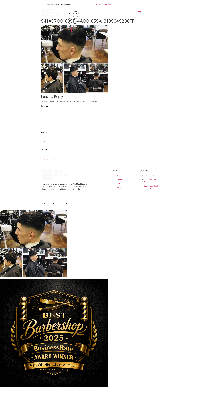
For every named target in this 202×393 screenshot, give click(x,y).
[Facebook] (150, 3)
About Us (76, 13)
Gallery (75, 18)
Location (76, 16)
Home (75, 11)
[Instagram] (157, 3)
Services (76, 21)
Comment (45, 106)
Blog (74, 26)
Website (44, 149)
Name (44, 132)
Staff (74, 24)
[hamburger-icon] (139, 11)
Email (43, 141)
